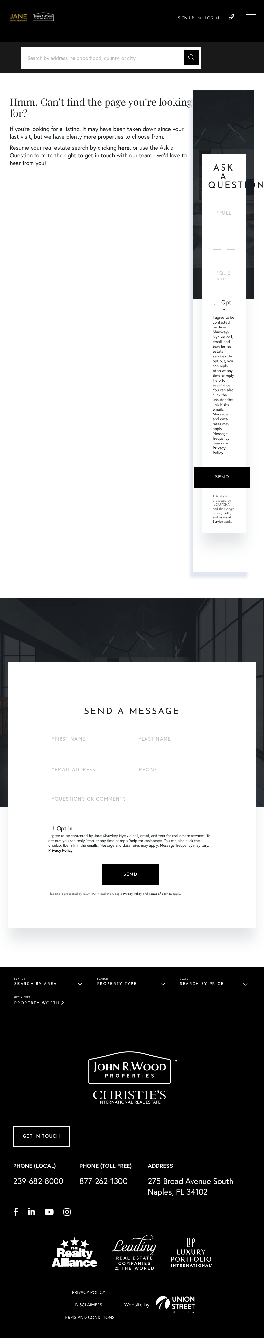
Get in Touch (41, 1136)
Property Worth (37, 1003)
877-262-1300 (103, 1181)
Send (222, 477)
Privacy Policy (219, 450)
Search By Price (202, 984)
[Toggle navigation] (251, 17)
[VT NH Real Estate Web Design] (175, 1304)
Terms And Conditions (88, 1317)
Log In (212, 18)
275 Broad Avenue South (190, 1186)
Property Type (117, 984)
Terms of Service (222, 519)
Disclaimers (88, 1305)
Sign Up (186, 18)
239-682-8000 (231, 17)
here (124, 147)
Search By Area (35, 984)
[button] (191, 57)
